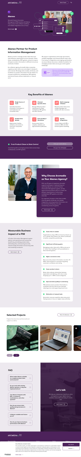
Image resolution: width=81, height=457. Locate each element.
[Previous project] (10, 355)
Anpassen (70, 448)
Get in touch (11, 29)
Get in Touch (63, 2)
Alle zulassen (71, 444)
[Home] (15, 3)
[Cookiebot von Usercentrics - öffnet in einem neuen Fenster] (7, 455)
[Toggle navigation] (71, 2)
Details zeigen (18, 454)
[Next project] (16, 355)
